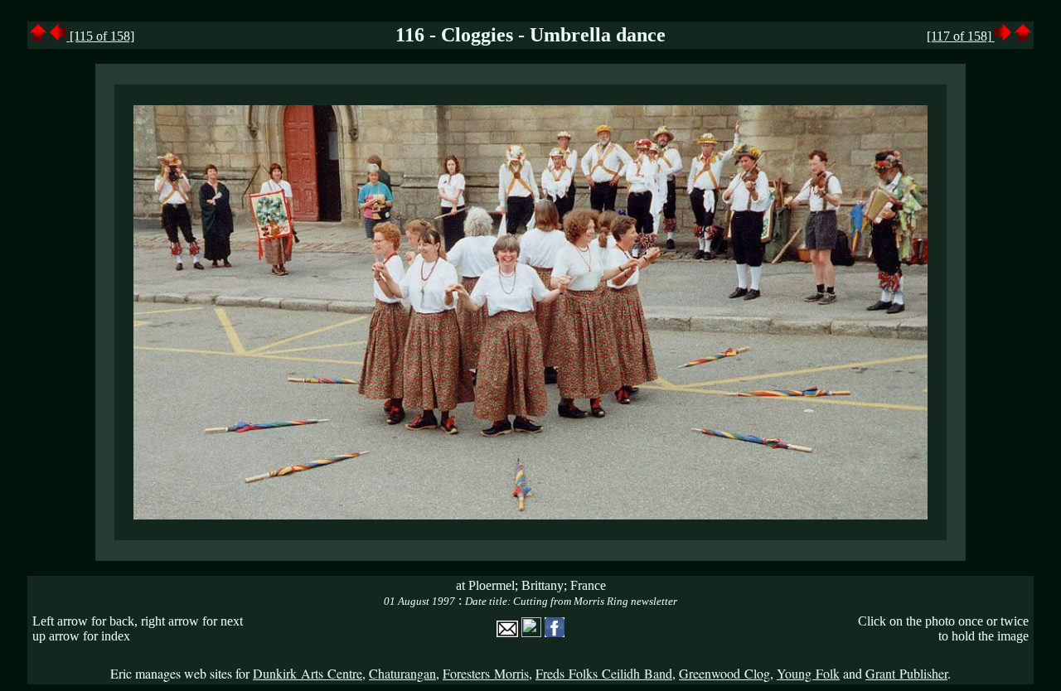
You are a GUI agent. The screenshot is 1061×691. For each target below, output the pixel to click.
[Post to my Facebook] (554, 633)
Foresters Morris (486, 673)
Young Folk (808, 673)
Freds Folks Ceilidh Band (603, 673)
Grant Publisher (906, 673)
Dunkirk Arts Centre (307, 673)
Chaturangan (402, 673)
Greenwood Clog (724, 673)
